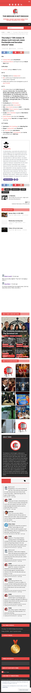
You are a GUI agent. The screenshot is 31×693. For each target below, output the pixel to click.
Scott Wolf (7, 130)
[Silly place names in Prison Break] (8, 412)
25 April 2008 (11, 229)
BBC (4, 77)
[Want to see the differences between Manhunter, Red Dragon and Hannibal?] (8, 426)
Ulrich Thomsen (7, 116)
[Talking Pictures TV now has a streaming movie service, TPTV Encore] (22, 398)
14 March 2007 (12, 222)
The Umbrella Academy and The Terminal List (15, 332)
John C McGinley (11, 112)
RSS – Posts (6, 672)
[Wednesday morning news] (5, 222)
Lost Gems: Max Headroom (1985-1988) (12, 533)
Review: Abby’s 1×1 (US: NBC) (16, 213)
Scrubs (23, 189)
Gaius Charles (9, 107)
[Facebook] (9, 4)
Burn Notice (15, 189)
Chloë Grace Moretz (8, 61)
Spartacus (5, 192)
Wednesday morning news (16, 221)
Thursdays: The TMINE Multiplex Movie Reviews (12, 629)
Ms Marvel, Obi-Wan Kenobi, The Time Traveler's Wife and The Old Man (22, 340)
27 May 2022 (5, 355)
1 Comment (24, 229)
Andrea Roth (11, 128)
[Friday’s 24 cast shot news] (5, 230)
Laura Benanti (17, 132)
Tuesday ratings (7, 118)
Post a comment (25, 215)
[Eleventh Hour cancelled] (22, 426)
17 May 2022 (19, 356)
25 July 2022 (12, 335)
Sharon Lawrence (13, 109)
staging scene (16, 75)
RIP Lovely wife (7, 496)
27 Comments (19, 335)
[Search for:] (15, 28)
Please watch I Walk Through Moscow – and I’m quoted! (8, 341)
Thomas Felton (7, 59)
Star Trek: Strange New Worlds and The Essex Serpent (22, 351)
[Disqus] (15, 253)
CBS (4, 89)
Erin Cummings (13, 126)
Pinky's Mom (11, 524)
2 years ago (13, 496)
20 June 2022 (19, 346)
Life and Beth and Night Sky (7, 351)
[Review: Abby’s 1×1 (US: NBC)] (5, 215)
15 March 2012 (5, 48)
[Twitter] (12, 4)
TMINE (10, 499)
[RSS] (21, 4)
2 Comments (20, 48)
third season (15, 103)
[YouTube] (18, 4)
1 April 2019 (11, 215)
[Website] (14, 179)
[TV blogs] (15, 648)
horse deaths (17, 105)
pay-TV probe (6, 83)
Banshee (7, 189)
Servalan (5, 69)
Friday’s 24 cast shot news (16, 228)
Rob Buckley (13, 48)
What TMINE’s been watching (11, 314)
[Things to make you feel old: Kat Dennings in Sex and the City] (22, 370)
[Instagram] (15, 4)
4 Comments (25, 346)
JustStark (10, 511)
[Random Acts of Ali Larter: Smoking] (8, 370)
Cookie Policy (5, 687)
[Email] (17, 179)
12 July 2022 (5, 346)
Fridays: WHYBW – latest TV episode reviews (11, 631)
